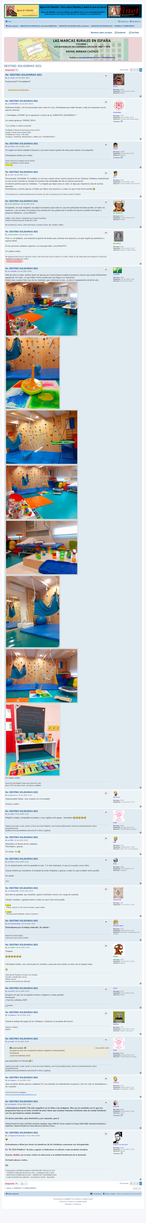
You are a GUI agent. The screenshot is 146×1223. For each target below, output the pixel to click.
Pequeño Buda (118, 925)
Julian (115, 148)
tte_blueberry (117, 213)
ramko (115, 86)
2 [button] (137, 70)
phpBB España (82, 1201)
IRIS (114, 842)
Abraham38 (117, 899)
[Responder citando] (106, 75)
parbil (115, 988)
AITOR (115, 956)
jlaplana (116, 1024)
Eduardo (116, 1106)
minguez (116, 1082)
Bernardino (117, 243)
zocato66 (116, 274)
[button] (131, 70)
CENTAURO (117, 112)
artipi (115, 822)
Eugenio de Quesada (120, 1144)
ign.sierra (116, 797)
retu (114, 177)
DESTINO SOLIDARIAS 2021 (22, 65)
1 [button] (134, 70)
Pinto (115, 864)
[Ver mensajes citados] (25, 1048)
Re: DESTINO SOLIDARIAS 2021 (23, 74)
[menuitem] (8, 21)
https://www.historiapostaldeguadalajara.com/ (20, 1094)
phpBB (67, 1199)
